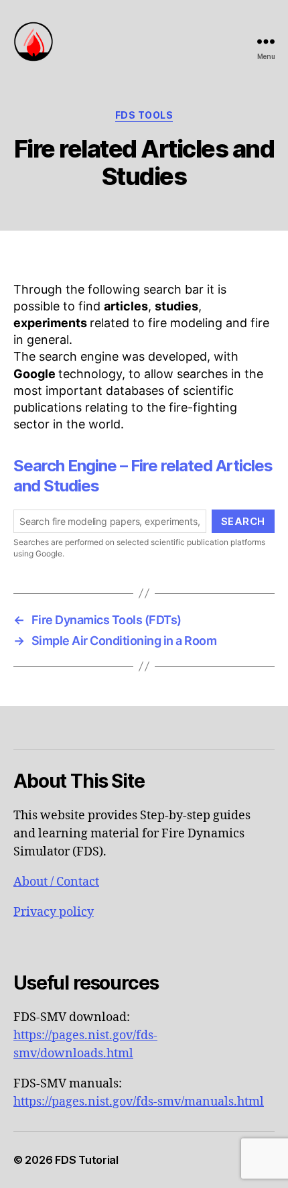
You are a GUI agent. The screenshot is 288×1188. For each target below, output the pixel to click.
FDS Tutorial (87, 1160)
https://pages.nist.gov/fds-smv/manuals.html (138, 1102)
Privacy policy (53, 912)
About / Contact (56, 882)
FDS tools (144, 115)
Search (243, 521)
